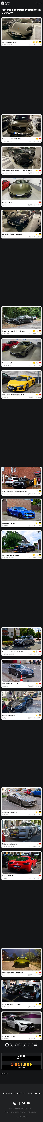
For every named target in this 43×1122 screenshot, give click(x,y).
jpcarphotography (9, 494)
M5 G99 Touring (12, 1036)
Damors (6, 1007)
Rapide (14, 812)
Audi (3, 395)
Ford (4, 555)
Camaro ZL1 (14, 523)
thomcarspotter (9, 846)
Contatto (20, 1093)
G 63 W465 (17, 139)
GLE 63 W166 (18, 652)
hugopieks (7, 365)
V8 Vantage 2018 (18, 973)
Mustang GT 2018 (12, 555)
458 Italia (10, 876)
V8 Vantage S (17, 234)
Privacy (32, 1112)
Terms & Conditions (14, 1112)
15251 (35, 1045)
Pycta (6, 686)
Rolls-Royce (6, 844)
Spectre (14, 844)
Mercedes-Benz (7, 331)
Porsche (5, 42)
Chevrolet (5, 523)
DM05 (6, 397)
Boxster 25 (12, 42)
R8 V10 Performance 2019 (15, 395)
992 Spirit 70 (12, 716)
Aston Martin (7, 234)
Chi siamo (7, 1093)
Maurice (6, 333)
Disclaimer (21, 1117)
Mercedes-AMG (7, 139)
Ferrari (4, 203)
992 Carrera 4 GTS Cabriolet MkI (20, 171)
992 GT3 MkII (13, 684)
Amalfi (9, 203)
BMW (4, 1004)
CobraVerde (8, 44)
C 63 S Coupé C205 (20, 491)
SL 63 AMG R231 (19, 331)
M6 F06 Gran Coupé (13, 1004)
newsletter (34, 1093)
